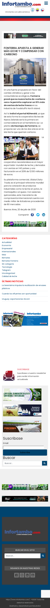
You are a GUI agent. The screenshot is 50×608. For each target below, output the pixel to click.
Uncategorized (8, 273)
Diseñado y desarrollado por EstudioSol (25, 606)
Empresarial (7, 248)
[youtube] (32, 575)
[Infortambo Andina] (37, 11)
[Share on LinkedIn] (43, 214)
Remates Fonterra (10, 261)
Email (5, 443)
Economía (6, 245)
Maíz (4, 254)
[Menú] (46, 3)
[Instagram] (22, 575)
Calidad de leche (9, 276)
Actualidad (7, 242)
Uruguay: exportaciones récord (15, 299)
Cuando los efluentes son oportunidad (19, 293)
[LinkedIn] (27, 575)
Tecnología (7, 267)
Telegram (6, 270)
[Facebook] (16, 575)
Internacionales (9, 251)
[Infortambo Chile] (42, 11)
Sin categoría (8, 264)
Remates (6, 257)
